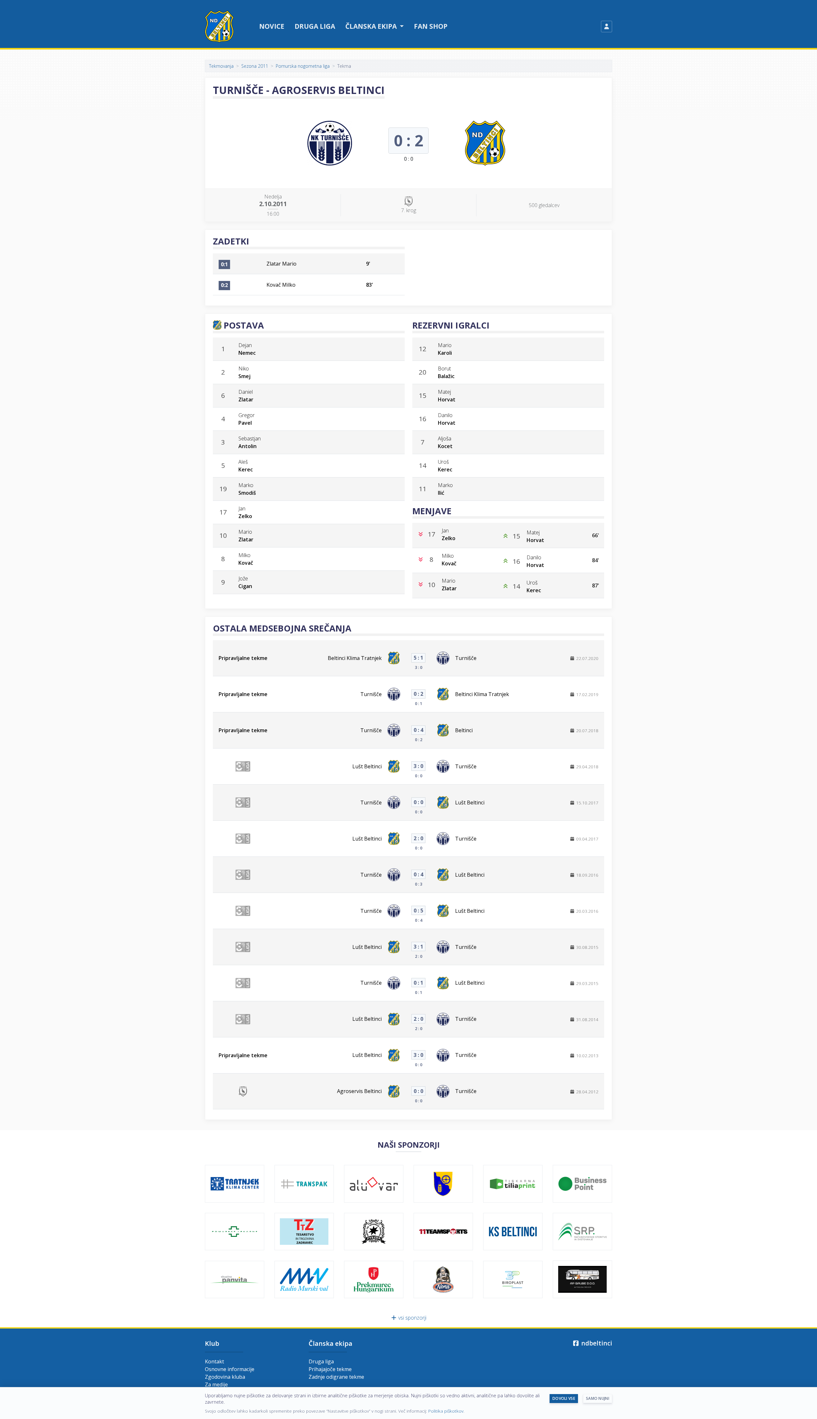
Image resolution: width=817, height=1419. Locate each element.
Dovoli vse (563, 1398)
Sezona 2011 (254, 66)
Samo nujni (597, 1398)
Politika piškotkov (445, 1411)
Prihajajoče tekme (330, 1369)
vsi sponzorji (411, 1317)
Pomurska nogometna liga (303, 66)
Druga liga (315, 26)
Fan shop (430, 26)
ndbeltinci (596, 1343)
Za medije (216, 1384)
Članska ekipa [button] (371, 26)
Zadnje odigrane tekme (336, 1376)
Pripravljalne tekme (243, 658)
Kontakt (214, 1361)
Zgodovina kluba (225, 1376)
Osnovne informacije (229, 1369)
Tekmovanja (221, 66)
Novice (271, 26)
